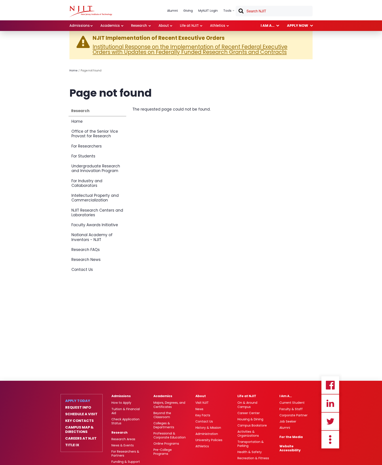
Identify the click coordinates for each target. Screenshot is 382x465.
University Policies (208, 440)
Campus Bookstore (252, 425)
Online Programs (166, 444)
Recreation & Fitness (253, 458)
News (199, 409)
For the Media (291, 437)
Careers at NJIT (81, 438)
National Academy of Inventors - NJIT (92, 237)
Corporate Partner (293, 415)
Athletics (202, 446)
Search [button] (240, 11)
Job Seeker (287, 421)
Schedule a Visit (81, 414)
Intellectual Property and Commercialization (95, 198)
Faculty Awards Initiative (94, 225)
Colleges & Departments (163, 425)
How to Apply (121, 403)
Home (73, 70)
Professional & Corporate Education (169, 435)
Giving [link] (188, 10)
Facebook (330, 385)
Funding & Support (125, 462)
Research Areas (123, 439)
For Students (83, 156)
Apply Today (77, 401)
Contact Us (82, 269)
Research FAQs (85, 249)
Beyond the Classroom (162, 415)
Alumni (284, 428)
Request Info (78, 407)
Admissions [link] (79, 25)
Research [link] (139, 25)
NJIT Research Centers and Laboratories (97, 213)
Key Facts (202, 415)
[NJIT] (90, 11)
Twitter (330, 421)
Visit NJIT (202, 403)
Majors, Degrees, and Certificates (169, 405)
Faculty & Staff (291, 409)
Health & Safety (249, 452)
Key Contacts (79, 421)
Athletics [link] (217, 25)
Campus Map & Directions (79, 429)
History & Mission (208, 428)
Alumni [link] (172, 10)
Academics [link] (110, 25)
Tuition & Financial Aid (125, 411)
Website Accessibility (290, 448)
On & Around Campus (247, 405)
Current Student (292, 403)
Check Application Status (125, 421)
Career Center (248, 413)
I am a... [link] (267, 25)
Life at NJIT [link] (189, 25)
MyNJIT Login (208, 10)
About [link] (164, 25)
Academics (162, 396)
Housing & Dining (250, 419)
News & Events (122, 445)
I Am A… (285, 396)
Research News (86, 259)
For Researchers (86, 146)
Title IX (72, 445)
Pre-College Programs (162, 452)
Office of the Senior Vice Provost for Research (94, 134)
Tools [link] (227, 10)
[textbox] (274, 11)
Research (80, 110)
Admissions (121, 396)
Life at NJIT (246, 396)
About (200, 396)
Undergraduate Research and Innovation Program (95, 168)
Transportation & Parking (250, 444)
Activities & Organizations (248, 434)
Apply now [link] (297, 25)
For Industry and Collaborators (86, 183)
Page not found (91, 70)
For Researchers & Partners (125, 453)
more (330, 439)
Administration (206, 434)
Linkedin (330, 403)
